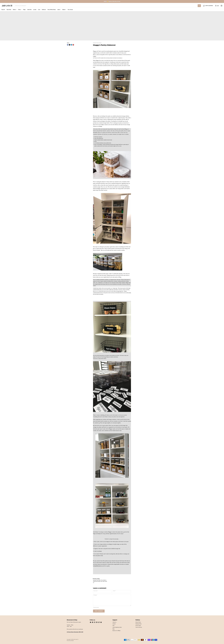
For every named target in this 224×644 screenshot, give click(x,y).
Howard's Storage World (116, 144)
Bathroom (44, 9)
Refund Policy (138, 622)
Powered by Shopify (70, 640)
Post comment (99, 611)
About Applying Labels (117, 627)
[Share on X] (69, 44)
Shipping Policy (139, 623)
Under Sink (29, 9)
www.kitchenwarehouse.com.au (100, 142)
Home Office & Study (52, 9)
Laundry (34, 9)
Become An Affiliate (116, 630)
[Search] (199, 5)
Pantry (19, 9)
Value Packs (9, 9)
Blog (113, 629)
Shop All (3, 9)
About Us (114, 622)
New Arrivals (70, 9)
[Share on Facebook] (67, 44)
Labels (58, 9)
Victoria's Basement (106, 144)
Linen (39, 9)
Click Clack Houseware (98, 138)
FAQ (113, 625)
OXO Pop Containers (98, 136)
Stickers (64, 9)
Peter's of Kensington (98, 144)
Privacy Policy (138, 625)
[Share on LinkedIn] (71, 44)
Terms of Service (139, 627)
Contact (114, 623)
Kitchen (14, 9)
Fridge (24, 9)
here (122, 291)
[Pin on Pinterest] (73, 44)
